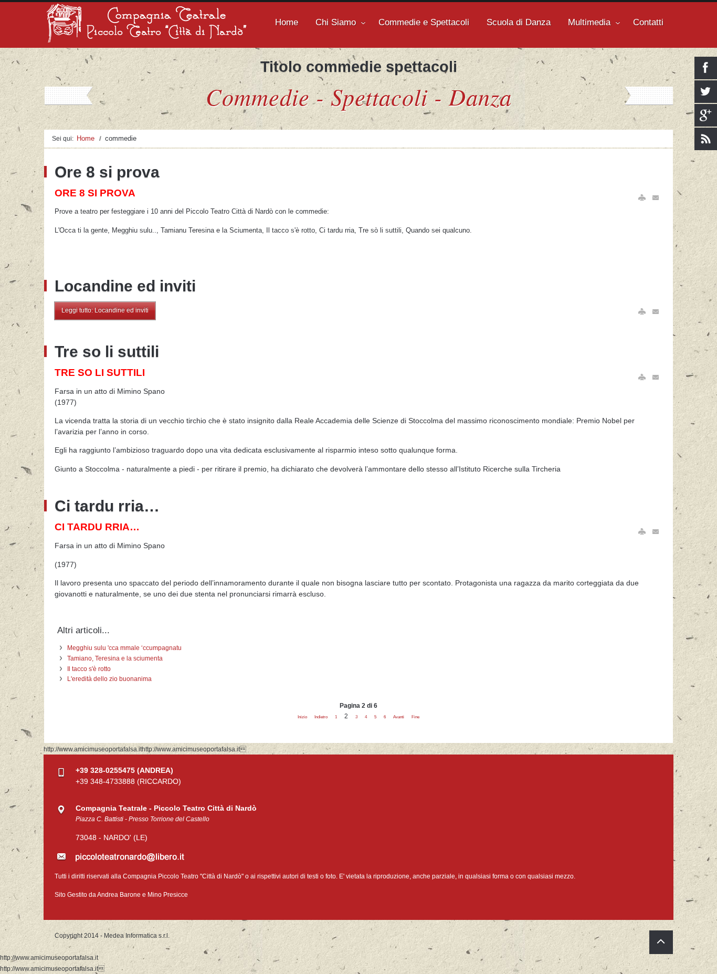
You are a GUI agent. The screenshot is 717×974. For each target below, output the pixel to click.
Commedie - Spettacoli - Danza (359, 96)
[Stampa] (642, 197)
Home (85, 138)
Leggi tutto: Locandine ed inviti (105, 310)
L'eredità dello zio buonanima (109, 679)
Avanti (398, 716)
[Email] (656, 197)
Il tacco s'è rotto (89, 669)
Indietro (321, 716)
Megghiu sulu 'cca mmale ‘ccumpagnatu (124, 648)
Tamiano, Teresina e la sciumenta (115, 658)
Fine (415, 716)
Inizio (302, 716)
